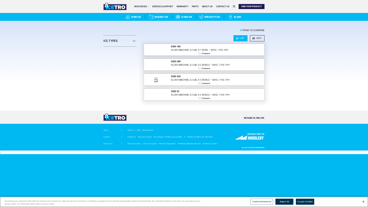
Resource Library (134, 144)
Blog (138, 130)
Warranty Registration (167, 144)
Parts (195, 6)
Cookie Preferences (261, 202)
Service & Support (162, 6)
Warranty (182, 6)
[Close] (363, 202)
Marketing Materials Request (189, 144)
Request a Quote (145, 137)
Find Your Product (251, 6)
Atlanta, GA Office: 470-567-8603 (200, 137)
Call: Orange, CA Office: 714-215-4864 (168, 137)
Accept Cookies (305, 202)
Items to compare (252, 30)
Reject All (284, 202)
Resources (140, 6)
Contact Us (222, 6)
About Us (207, 6)
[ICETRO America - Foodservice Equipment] (117, 6)
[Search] (234, 6)
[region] (184, 202)
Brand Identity (147, 130)
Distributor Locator (210, 144)
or (184, 137)
